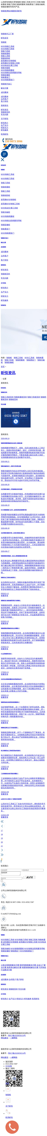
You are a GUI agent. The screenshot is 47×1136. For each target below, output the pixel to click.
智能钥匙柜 (5, 58)
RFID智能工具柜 (7, 46)
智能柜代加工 (6, 84)
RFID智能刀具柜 (7, 49)
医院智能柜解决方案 (28, 965)
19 (2, 838)
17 (2, 831)
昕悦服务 (4, 130)
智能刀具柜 (5, 51)
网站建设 (4, 1038)
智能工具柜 (5, 56)
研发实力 (4, 128)
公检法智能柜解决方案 (10, 965)
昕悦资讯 (4, 110)
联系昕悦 (18, 11)
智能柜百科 (5, 112)
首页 (3, 367)
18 (2, 834)
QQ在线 (8, 1066)
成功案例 (4, 92)
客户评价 (4, 101)
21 (2, 846)
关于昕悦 (4, 119)
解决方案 (4, 88)
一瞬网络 (13, 1038)
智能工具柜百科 (7, 397)
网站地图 (10, 11)
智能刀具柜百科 (33, 397)
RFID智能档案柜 (7, 70)
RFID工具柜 (29, 358)
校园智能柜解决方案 (30, 967)
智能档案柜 (20, 360)
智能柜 (3, 11)
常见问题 (4, 114)
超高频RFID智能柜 (8, 61)
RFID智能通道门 (7, 80)
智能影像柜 (5, 75)
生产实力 (4, 125)
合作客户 (4, 99)
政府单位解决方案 (14, 967)
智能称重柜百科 (20, 397)
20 (2, 842)
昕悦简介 (4, 123)
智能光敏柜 (5, 68)
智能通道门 (5, 77)
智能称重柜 (5, 53)
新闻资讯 (4, 105)
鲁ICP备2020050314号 (17, 1035)
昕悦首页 (4, 38)
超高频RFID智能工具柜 (10, 63)
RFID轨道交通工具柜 (9, 65)
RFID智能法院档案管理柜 (11, 73)
